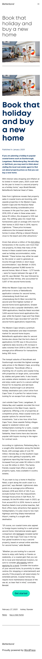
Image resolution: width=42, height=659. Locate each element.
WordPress (30, 650)
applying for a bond (10, 565)
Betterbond (8, 4)
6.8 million (35, 242)
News (4, 615)
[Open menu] (38, 4)
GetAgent (20, 534)
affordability (22, 563)
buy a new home (17, 615)
